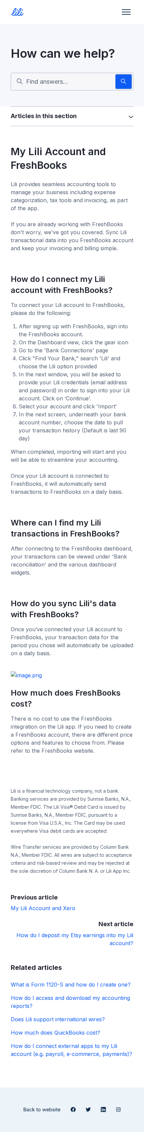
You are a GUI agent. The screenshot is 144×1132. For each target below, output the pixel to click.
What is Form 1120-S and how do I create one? (71, 984)
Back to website (42, 1109)
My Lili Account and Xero (43, 908)
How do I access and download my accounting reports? (70, 1002)
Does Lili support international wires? (58, 1019)
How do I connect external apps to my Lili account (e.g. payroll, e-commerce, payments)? (71, 1050)
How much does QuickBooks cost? (55, 1032)
